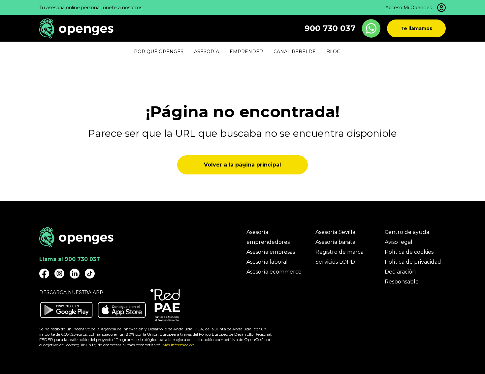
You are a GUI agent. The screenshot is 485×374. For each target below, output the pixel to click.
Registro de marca (339, 252)
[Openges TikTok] (90, 274)
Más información (178, 344)
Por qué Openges (158, 52)
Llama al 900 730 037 (69, 259)
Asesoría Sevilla (335, 232)
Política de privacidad (413, 262)
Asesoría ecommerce (274, 272)
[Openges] (76, 29)
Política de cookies (409, 252)
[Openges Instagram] (59, 274)
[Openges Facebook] (44, 274)
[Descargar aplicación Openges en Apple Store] (121, 309)
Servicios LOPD (335, 262)
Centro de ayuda (407, 232)
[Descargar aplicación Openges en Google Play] (66, 309)
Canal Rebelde (295, 52)
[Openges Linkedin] (75, 274)
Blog (333, 52)
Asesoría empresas (270, 252)
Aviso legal (398, 242)
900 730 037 (330, 28)
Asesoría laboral (267, 262)
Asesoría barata (335, 242)
